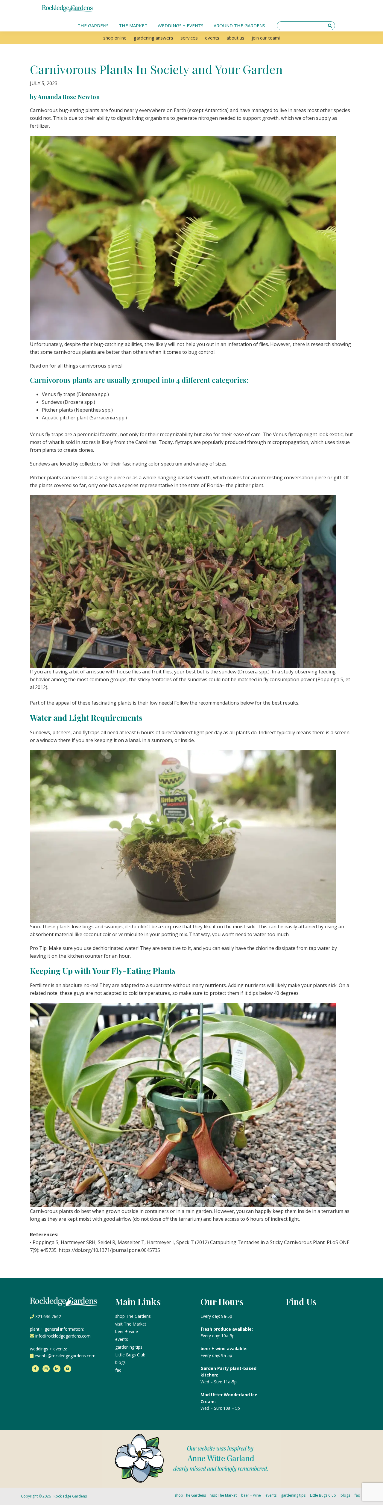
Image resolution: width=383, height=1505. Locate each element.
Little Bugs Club (130, 1355)
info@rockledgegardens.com (63, 1336)
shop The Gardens (133, 1316)
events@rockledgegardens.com (65, 1356)
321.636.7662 (48, 1316)
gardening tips (128, 1347)
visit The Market (130, 1324)
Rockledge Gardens (70, 1496)
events (121, 1339)
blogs (120, 1362)
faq (118, 1370)
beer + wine (126, 1331)
